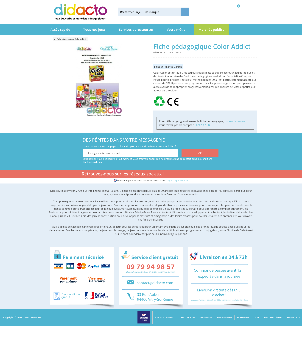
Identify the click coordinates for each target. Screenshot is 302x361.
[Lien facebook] (186, 174)
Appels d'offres (224, 317)
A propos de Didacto (165, 317)
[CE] (173, 107)
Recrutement (244, 317)
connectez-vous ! (235, 121)
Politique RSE (188, 317)
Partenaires (206, 317)
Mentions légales (273, 317)
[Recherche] (185, 12)
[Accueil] (49, 39)
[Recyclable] (160, 107)
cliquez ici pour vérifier (177, 180)
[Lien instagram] (205, 174)
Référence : (160, 52)
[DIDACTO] (80, 12)
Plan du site (293, 317)
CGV (257, 317)
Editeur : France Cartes (168, 66)
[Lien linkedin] (215, 174)
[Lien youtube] (196, 174)
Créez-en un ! (203, 125)
